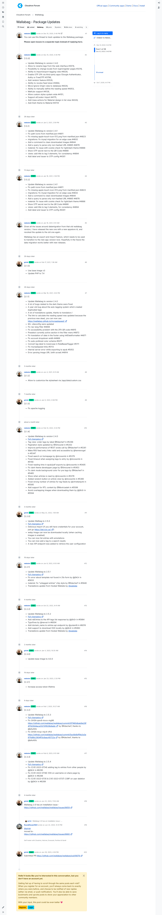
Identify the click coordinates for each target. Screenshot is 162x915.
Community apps (116, 5)
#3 (86, 122)
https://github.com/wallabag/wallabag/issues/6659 (47, 807)
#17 (85, 753)
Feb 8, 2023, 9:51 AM (51, 753)
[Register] (159, 7)
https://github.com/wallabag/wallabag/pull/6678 (58, 856)
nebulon (27, 33)
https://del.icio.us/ (43, 529)
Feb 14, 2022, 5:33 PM (52, 428)
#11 (86, 513)
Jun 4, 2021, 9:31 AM (51, 372)
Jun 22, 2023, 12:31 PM (53, 825)
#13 (85, 605)
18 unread (99, 72)
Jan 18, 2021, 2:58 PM (52, 176)
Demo (129, 5)
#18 (85, 801)
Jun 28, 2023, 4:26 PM (50, 852)
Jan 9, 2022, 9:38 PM (50, 400)
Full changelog (34, 439)
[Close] (84, 875)
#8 (86, 372)
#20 (85, 852)
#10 (85, 428)
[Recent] (3, 7)
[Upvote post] (81, 48)
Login (31, 907)
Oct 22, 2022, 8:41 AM (52, 605)
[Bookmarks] (3, 22)
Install (142, 5)
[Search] (3, 26)
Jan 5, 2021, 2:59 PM (51, 122)
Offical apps (102, 5)
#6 (86, 262)
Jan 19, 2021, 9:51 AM (51, 223)
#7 (86, 293)
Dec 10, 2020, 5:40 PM (52, 33)
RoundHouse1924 (30, 825)
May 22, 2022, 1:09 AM (50, 513)
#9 (86, 400)
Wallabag (40, 27)
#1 (86, 33)
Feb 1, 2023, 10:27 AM (52, 706)
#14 (85, 650)
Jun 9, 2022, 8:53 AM (52, 563)
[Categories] (3, 3)
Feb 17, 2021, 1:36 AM (49, 262)
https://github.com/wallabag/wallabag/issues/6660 (47, 834)
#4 (86, 176)
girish (26, 262)
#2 (86, 55)
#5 (86, 223)
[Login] (159, 3)
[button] (3, 907)
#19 (85, 825)
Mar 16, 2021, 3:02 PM (52, 293)
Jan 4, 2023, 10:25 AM (50, 650)
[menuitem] (159, 3)
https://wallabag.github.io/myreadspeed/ (46, 321)
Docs (135, 5)
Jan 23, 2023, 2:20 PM (52, 678)
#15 (85, 678)
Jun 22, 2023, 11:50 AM (50, 801)
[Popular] (3, 17)
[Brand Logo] (20, 6)
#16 (85, 706)
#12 (85, 563)
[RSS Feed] (86, 27)
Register (22, 907)
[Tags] (3, 12)
